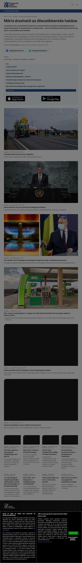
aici (17, 548)
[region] (41, 537)
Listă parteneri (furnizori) (45, 541)
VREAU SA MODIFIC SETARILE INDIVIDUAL (73, 538)
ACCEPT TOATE (73, 533)
